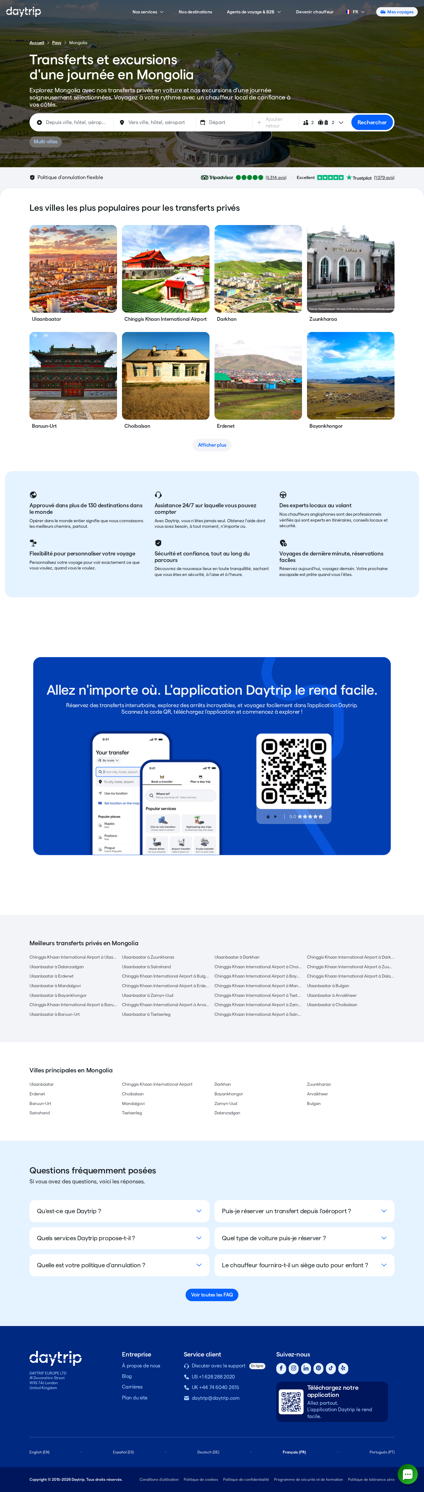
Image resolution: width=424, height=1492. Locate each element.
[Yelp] (343, 1369)
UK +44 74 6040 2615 (215, 1387)
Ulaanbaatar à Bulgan (328, 985)
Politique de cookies (201, 1479)
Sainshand (39, 1112)
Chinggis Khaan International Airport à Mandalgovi (258, 985)
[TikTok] (331, 1369)
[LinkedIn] (306, 1369)
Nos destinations (195, 11)
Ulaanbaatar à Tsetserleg (146, 1014)
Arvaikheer (317, 1093)
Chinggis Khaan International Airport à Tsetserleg (258, 995)
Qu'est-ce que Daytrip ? (69, 1211)
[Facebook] (281, 1369)
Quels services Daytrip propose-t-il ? (86, 1238)
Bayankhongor (228, 1093)
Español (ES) (123, 1452)
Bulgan (314, 1103)
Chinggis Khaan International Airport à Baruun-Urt (73, 1004)
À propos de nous (141, 1365)
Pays (56, 42)
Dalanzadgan (227, 1112)
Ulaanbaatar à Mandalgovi (55, 985)
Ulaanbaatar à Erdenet (51, 976)
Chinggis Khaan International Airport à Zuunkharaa (351, 966)
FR (355, 11)
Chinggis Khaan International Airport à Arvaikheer (166, 1004)
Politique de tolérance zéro (371, 1479)
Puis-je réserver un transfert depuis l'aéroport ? (286, 1211)
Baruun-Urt (40, 1103)
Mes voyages (400, 11)
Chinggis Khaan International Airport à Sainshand (258, 1014)
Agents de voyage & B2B (250, 11)
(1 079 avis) (384, 177)
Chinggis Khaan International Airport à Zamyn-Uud (258, 1004)
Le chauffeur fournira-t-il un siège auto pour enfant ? (295, 1265)
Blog (127, 1376)
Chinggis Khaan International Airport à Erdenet (166, 985)
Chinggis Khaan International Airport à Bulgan (166, 976)
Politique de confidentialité (246, 1479)
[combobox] (72, 122)
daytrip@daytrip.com (216, 1398)
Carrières (132, 1386)
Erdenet (37, 1093)
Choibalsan (133, 1093)
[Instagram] (294, 1369)
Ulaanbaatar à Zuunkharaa (148, 957)
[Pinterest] (318, 1369)
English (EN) (39, 1452)
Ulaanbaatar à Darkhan (236, 957)
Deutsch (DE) (208, 1452)
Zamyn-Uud (225, 1103)
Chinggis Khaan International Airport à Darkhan (351, 957)
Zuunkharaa (319, 1084)
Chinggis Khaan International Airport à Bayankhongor (258, 976)
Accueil (36, 42)
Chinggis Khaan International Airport (157, 1084)
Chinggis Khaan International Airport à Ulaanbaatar (73, 957)
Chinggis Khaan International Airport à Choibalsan (258, 966)
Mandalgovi (133, 1103)
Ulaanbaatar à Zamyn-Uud (147, 995)
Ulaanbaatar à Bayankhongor (58, 995)
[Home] (23, 12)
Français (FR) (294, 1452)
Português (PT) (382, 1452)
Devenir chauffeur (315, 11)
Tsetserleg (132, 1112)
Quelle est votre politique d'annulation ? (91, 1265)
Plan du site (134, 1397)
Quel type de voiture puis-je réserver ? (274, 1238)
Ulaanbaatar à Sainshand (146, 966)
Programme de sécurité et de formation (308, 1479)
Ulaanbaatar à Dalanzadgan (56, 966)
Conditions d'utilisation (159, 1479)
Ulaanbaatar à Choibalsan (332, 1004)
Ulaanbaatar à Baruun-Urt (54, 1014)
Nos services (145, 11)
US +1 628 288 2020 (213, 1376)
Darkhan (222, 1084)
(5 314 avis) (276, 177)
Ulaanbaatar (41, 1084)
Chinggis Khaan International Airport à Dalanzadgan (351, 976)
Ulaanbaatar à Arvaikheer (332, 995)
